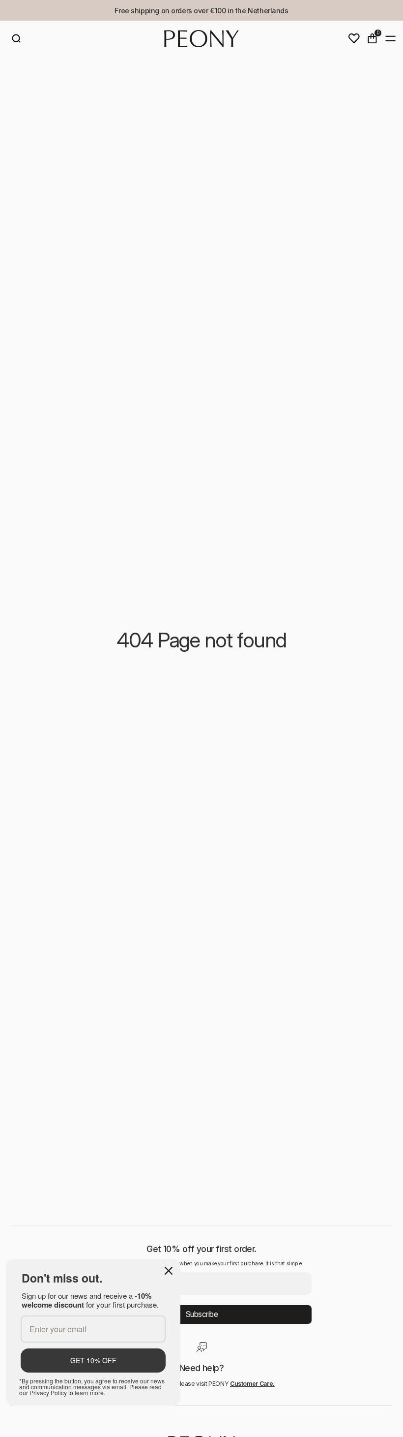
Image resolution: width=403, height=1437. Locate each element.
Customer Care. (252, 1383)
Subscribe (201, 1314)
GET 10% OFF (93, 1360)
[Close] (168, 1271)
